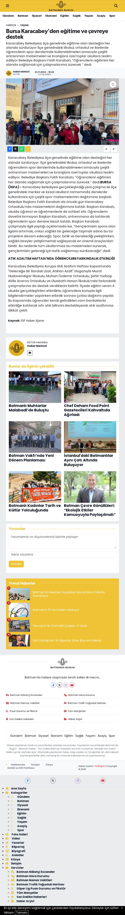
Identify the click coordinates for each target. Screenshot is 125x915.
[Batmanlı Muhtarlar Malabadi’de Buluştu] (35, 387)
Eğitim (64, 15)
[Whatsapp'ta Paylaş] (22, 149)
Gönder (16, 564)
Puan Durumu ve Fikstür (23, 711)
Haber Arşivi (75, 719)
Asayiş (101, 15)
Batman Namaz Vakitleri (25, 703)
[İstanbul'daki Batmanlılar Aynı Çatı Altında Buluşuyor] (90, 437)
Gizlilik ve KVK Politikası (21, 767)
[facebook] (28, 781)
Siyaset (37, 15)
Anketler (17, 855)
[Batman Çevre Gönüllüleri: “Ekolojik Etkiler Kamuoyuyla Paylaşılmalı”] (90, 487)
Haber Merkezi (37, 346)
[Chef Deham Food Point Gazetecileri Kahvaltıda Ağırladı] (90, 387)
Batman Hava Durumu (81, 695)
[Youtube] (72, 685)
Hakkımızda (18, 764)
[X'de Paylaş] (15, 149)
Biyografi (18, 851)
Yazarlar (17, 843)
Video (15, 838)
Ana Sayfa (18, 788)
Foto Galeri (19, 834)
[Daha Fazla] (28, 149)
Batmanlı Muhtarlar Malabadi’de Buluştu (29, 408)
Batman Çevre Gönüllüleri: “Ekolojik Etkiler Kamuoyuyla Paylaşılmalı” (90, 510)
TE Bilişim (99, 766)
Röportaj (17, 847)
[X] (59, 685)
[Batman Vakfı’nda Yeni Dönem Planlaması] (35, 437)
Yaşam (88, 15)
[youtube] (103, 781)
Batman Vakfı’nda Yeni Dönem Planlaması (31, 458)
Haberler (11, 25)
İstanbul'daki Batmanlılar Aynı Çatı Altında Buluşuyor (88, 460)
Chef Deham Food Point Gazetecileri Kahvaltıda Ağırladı (87, 410)
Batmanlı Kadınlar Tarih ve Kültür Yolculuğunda (35, 508)
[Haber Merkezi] (16, 348)
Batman (23, 15)
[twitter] (53, 781)
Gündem (8, 15)
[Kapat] (123, 908)
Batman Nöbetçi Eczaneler (26, 695)
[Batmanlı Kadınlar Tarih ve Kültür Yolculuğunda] (35, 487)
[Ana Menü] (7, 6)
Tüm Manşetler (77, 711)
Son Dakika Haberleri (21, 719)
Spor (112, 15)
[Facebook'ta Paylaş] (9, 149)
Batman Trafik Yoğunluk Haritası (87, 703)
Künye (49, 764)
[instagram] (78, 781)
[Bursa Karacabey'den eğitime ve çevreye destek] (62, 111)
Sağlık (77, 15)
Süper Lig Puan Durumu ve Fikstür (41, 888)
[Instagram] (65, 685)
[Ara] (116, 6)
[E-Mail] (30, 353)
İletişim (35, 764)
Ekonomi (51, 15)
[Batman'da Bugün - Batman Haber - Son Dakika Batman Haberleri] (61, 5)
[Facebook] (53, 685)
